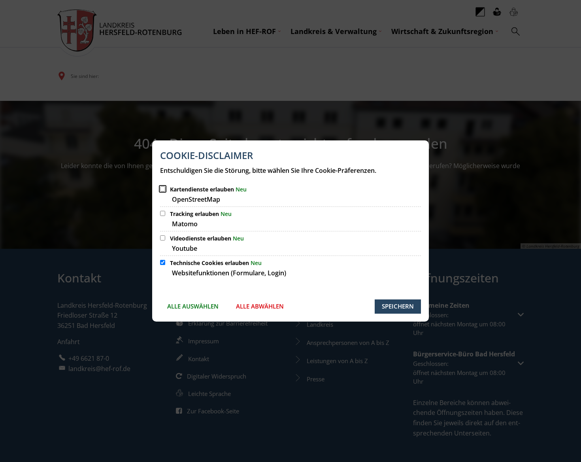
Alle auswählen (193, 306)
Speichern (398, 306)
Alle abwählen (260, 306)
